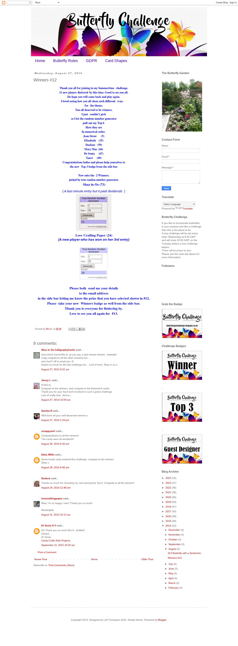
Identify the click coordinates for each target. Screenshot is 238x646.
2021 (169, 492)
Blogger (162, 619)
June (171, 568)
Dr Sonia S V (48, 525)
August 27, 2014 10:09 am (56, 399)
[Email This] (70, 329)
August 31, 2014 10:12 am (56, 514)
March (172, 583)
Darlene (46, 478)
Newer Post (40, 559)
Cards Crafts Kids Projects (55, 540)
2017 (169, 511)
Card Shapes (116, 61)
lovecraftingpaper (51, 498)
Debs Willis (48, 454)
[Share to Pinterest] (83, 329)
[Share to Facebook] (80, 329)
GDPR (91, 61)
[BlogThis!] (73, 329)
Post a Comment (47, 552)
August (172, 549)
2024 (169, 478)
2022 (169, 487)
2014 (169, 525)
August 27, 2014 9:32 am (55, 369)
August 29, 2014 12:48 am (56, 487)
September (174, 544)
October (173, 539)
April (171, 578)
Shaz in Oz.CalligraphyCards (58, 349)
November (174, 534)
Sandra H (46, 410)
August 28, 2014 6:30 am (55, 443)
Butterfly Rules (65, 61)
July (171, 564)
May (171, 573)
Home (40, 61)
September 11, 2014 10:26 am (58, 545)
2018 (169, 506)
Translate (187, 208)
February (173, 587)
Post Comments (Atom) (61, 565)
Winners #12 (175, 557)
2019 (169, 502)
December (174, 529)
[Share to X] (77, 329)
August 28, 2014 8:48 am (55, 467)
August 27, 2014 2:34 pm (55, 420)
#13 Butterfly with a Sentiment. (184, 553)
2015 (169, 521)
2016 (169, 516)
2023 (169, 482)
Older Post (147, 559)
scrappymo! (48, 431)
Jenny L (46, 380)
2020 (169, 497)
